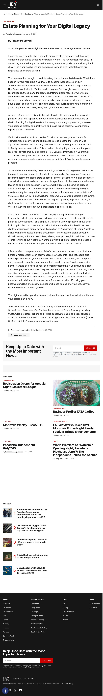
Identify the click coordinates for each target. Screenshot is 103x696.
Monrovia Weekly (60, 421)
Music (65, 616)
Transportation (9, 640)
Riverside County (37, 620)
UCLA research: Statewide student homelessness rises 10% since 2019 (32, 570)
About (93, 600)
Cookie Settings (67, 684)
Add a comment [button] (20, 335)
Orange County (37, 616)
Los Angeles (35, 612)
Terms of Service (9, 684)
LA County (35, 604)
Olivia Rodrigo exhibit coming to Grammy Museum (32, 556)
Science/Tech (8, 636)
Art (64, 604)
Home (5, 14)
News (5, 600)
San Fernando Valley (39, 628)
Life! (65, 600)
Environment (8, 612)
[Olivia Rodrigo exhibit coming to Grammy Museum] (7, 556)
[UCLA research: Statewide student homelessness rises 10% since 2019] (7, 570)
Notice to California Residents (48, 684)
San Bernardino (37, 624)
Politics (6, 632)
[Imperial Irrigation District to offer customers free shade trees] (7, 542)
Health (5, 620)
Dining (65, 608)
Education (7, 608)
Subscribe (90, 348)
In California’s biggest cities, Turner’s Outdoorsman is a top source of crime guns (32, 528)
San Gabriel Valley (31, 14)
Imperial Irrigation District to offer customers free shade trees (32, 542)
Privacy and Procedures (26, 684)
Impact (6, 628)
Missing (6, 624)
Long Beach (35, 608)
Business (6, 604)
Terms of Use (39, 667)
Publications (95, 604)
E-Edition (7, 421)
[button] (5, 690)
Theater (66, 620)
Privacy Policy (83, 354)
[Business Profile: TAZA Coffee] (76, 393)
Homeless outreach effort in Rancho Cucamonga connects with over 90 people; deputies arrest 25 (32, 513)
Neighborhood (16, 14)
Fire (4, 616)
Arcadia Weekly (47, 14)
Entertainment (68, 612)
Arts (56, 441)
